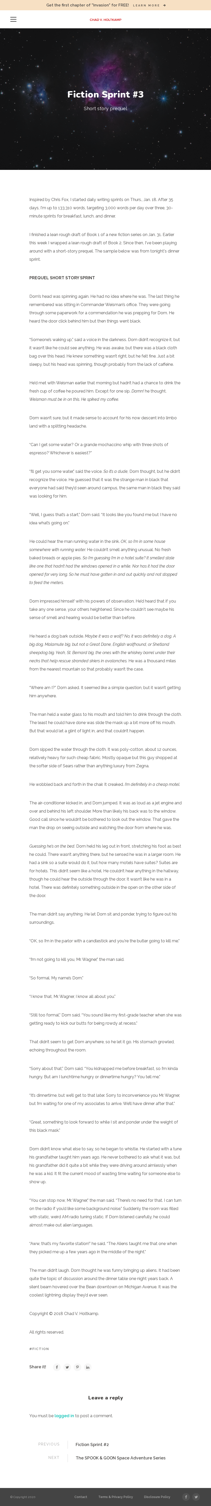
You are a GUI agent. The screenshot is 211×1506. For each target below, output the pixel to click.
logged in (64, 1415)
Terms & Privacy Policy (115, 1497)
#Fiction (39, 1349)
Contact (80, 1497)
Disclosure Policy (157, 1497)
